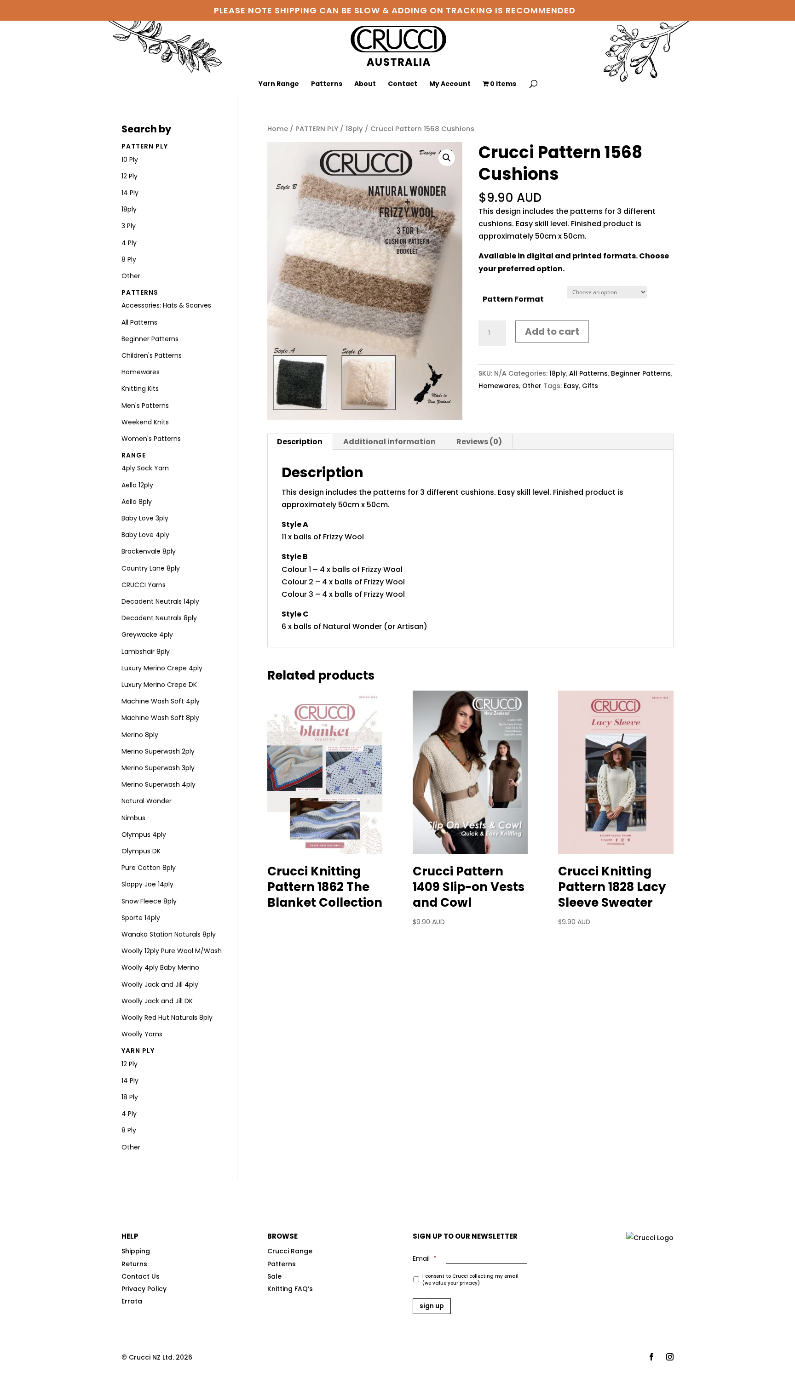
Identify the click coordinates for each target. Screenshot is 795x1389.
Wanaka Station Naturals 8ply (168, 934)
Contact (402, 84)
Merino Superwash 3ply (158, 767)
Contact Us (140, 1276)
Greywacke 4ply (147, 634)
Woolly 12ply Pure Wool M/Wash (171, 950)
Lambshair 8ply (145, 651)
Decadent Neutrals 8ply (159, 618)
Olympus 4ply (143, 834)
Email (425, 1258)
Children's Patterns (151, 355)
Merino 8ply (139, 734)
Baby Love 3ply (144, 518)
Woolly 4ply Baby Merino (160, 967)
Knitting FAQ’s (290, 1288)
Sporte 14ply (140, 917)
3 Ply (128, 225)
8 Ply (128, 259)
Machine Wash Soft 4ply (160, 701)
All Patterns (588, 373)
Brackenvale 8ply (148, 551)
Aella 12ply (137, 485)
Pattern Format (513, 299)
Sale (274, 1276)
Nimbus (133, 818)
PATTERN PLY (316, 128)
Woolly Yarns (141, 1034)
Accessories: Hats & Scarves (166, 305)
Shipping (135, 1251)
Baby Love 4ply (145, 534)
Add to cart (552, 331)
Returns (134, 1264)
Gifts (590, 385)
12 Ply (129, 176)
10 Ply (129, 159)
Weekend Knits (145, 422)
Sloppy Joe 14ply (147, 884)
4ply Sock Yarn (145, 468)
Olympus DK (141, 851)
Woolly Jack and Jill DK (157, 1001)
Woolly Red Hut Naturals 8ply (167, 1017)
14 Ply (129, 192)
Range (133, 455)
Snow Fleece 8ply (149, 901)
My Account (450, 84)
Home (277, 128)
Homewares (498, 385)
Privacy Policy (144, 1288)
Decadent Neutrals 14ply (160, 601)
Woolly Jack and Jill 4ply (159, 984)
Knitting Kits (140, 388)
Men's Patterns (145, 405)
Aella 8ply (136, 501)
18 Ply (129, 1097)
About (365, 84)
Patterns (326, 84)
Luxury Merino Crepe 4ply (161, 668)
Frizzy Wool (343, 537)
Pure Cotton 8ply (148, 867)
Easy (571, 385)
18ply (354, 128)
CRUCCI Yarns (143, 584)
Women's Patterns (151, 438)
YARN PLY (138, 1050)
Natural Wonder (352, 626)
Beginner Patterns (641, 373)
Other (532, 385)
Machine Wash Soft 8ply (160, 717)
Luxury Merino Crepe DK (159, 684)
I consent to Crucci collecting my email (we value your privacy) (470, 1279)
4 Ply (129, 242)
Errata (131, 1301)
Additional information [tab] (389, 441)
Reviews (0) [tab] (479, 441)
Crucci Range (289, 1251)
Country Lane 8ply (150, 568)
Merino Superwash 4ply (158, 784)
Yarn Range (279, 84)
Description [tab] (300, 441)
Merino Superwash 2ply (158, 751)
